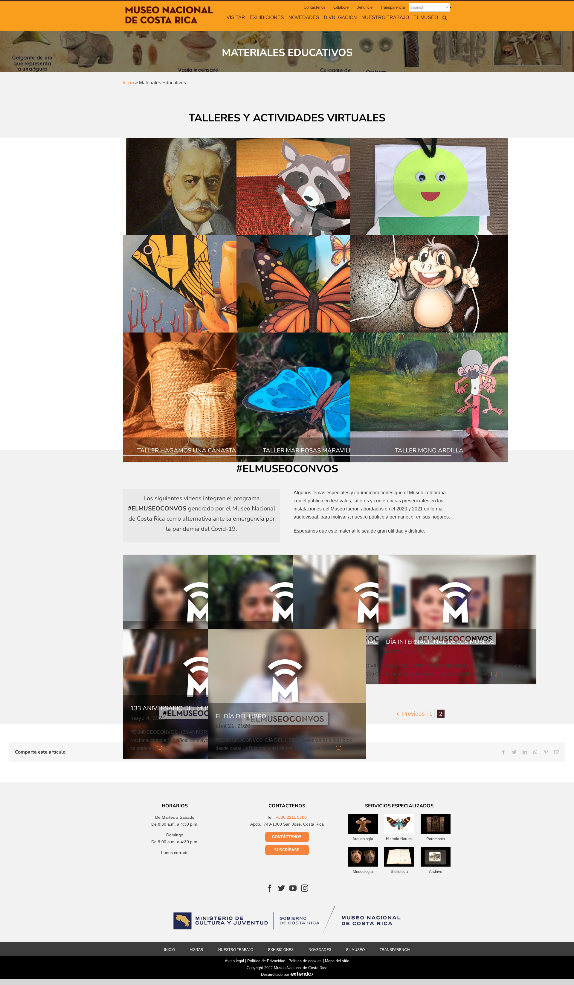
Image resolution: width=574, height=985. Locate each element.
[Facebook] (269, 888)
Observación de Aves (201, 619)
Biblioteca (399, 871)
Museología (363, 871)
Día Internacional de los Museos (457, 619)
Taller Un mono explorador (429, 300)
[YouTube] (293, 888)
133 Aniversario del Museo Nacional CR (201, 693)
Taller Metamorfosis (315, 300)
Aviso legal (234, 961)
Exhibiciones (281, 950)
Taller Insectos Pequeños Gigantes (429, 202)
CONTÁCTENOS (287, 837)
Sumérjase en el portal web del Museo (372, 619)
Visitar (196, 950)
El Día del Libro (287, 693)
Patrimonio (435, 839)
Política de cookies (305, 961)
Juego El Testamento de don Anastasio (201, 202)
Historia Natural (399, 839)
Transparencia (395, 950)
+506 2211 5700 (291, 817)
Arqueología (362, 839)
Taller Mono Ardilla (429, 397)
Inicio (169, 950)
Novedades (320, 950)
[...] (494, 673)
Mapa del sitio (337, 961)
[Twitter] (281, 888)
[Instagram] (304, 888)
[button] (444, 17)
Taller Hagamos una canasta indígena (201, 397)
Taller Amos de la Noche (315, 202)
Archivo (435, 871)
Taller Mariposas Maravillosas (315, 397)
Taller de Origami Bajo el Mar (201, 300)
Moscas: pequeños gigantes (287, 619)
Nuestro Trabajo (235, 950)
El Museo (355, 950)
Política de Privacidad (266, 961)
